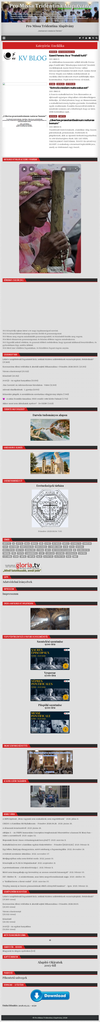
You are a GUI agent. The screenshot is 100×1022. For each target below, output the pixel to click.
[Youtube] (86, 38)
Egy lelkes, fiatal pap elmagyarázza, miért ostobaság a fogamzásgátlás (34, 849)
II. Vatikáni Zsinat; (55, 547)
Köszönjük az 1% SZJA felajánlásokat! (20, 863)
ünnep (75, 556)
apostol (20, 543)
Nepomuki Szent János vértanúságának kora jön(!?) (26, 840)
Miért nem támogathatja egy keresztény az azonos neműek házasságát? (35, 872)
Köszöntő (7, 376)
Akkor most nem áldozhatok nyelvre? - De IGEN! (25, 403)
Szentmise (60, 553)
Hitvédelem (70, 84)
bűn (41, 543)
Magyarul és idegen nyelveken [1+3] (19, 951)
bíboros (34, 543)
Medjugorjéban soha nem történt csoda (21, 859)
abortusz (6, 543)
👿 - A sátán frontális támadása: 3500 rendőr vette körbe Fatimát (32, 399)
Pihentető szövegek (15, 977)
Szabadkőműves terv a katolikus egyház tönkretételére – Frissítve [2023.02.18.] (38, 845)
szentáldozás (71, 553)
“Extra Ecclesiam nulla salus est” (69, 88)
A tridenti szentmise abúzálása (17, 854)
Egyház (47, 543)
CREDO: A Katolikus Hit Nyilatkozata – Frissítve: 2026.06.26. (30, 824)
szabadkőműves (31, 553)
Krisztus (19, 550)
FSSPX (5, 547)
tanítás (23, 556)
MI (74, 550)
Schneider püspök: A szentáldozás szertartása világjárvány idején (33, 394)
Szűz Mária (7, 556)
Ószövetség (48, 556)
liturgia (40, 550)
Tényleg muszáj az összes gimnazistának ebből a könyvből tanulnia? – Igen (37, 886)
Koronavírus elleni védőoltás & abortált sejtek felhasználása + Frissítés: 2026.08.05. (41, 367)
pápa (13, 553)
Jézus (72, 547)
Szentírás (82, 553)
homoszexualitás (27, 547)
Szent (41, 553)
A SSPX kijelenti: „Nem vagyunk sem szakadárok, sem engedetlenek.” (34, 819)
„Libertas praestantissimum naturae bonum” (71, 121)
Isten (65, 547)
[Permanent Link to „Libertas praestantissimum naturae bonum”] (25, 121)
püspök (20, 553)
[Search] (96, 38)
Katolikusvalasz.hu (66, 52)
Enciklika (53, 52)
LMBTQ (48, 550)
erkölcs (66, 543)
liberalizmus (30, 550)
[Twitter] (80, 38)
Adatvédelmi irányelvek (17, 582)
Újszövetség (59, 556)
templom (31, 556)
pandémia (6, 553)
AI (13, 543)
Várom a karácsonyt (12, 371)
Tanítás (62, 116)
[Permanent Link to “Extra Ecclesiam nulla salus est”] (25, 93)
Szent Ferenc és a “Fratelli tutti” (68, 55)
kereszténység (8, 550)
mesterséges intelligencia (62, 550)
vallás (39, 556)
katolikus (79, 547)
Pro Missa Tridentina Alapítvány (50, 26)
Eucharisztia (76, 543)
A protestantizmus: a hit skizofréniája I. (20, 868)
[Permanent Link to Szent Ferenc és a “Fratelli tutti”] (25, 55)
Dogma (52, 84)
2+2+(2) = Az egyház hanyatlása (17, 381)
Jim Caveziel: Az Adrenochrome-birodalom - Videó (26, 385)
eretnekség (57, 543)
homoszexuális (40, 547)
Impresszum (10, 593)
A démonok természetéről (14, 828)
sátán (16, 556)
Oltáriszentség (83, 550)
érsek (69, 556)
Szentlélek (50, 553)
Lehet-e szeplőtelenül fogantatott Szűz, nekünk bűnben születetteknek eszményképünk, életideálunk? (48, 359)
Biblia (27, 543)
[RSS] (93, 38)
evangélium (87, 543)
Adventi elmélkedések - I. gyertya (18, 390)
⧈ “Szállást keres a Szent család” (17, 881)
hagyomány (14, 547)
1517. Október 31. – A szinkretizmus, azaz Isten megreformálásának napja (36, 877)
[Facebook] (83, 38)
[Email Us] (90, 38)
